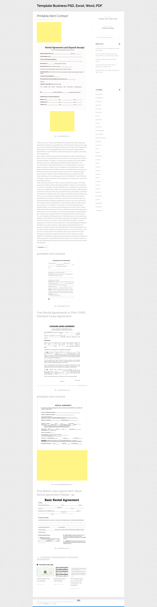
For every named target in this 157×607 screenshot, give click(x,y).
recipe (98, 185)
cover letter (100, 134)
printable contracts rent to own (59, 557)
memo (98, 159)
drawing (99, 145)
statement (99, 203)
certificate (99, 119)
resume (99, 192)
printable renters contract (43, 559)
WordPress (46, 603)
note (98, 163)
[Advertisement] (49, 32)
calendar (99, 112)
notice (98, 167)
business (99, 108)
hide (45, 247)
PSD (98, 177)
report (98, 188)
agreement (100, 94)
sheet (98, 199)
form (98, 148)
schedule (99, 196)
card (98, 116)
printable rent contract (72, 557)
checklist (99, 127)
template (39, 19)
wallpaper (99, 210)
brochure (99, 101)
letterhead (99, 156)
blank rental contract (45, 557)
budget (99, 105)
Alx (55, 603)
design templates (101, 137)
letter (98, 152)
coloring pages (101, 130)
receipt (98, 181)
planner (99, 170)
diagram (99, 141)
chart (98, 123)
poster (98, 174)
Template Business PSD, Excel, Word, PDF (69, 6)
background (100, 97)
